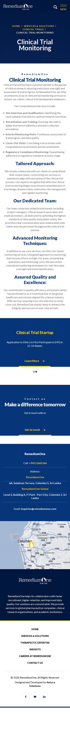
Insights (35, 649)
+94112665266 (35, 463)
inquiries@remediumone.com (35, 508)
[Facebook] (26, 697)
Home (35, 629)
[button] (34, 372)
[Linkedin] (44, 697)
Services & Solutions (35, 636)
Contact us (35, 662)
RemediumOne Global (35, 488)
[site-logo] (18, 6)
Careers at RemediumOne (35, 656)
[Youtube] (35, 697)
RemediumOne (35, 477)
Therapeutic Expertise (35, 642)
